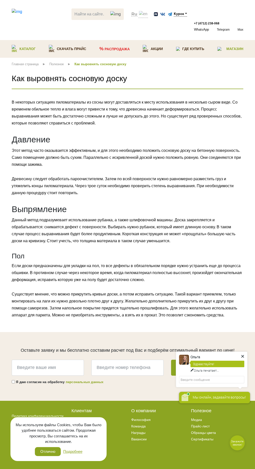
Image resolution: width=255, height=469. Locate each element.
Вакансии (139, 439)
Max (240, 29)
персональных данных (85, 382)
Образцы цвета (203, 433)
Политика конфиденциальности (38, 416)
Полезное (201, 410)
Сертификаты (202, 439)
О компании (143, 410)
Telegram (223, 29)
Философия (141, 420)
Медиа (196, 420)
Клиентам (81, 410)
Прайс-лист (200, 426)
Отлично (47, 451)
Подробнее (72, 451)
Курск (179, 14)
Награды (138, 433)
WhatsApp (201, 29)
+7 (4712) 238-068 (206, 23)
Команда (138, 426)
